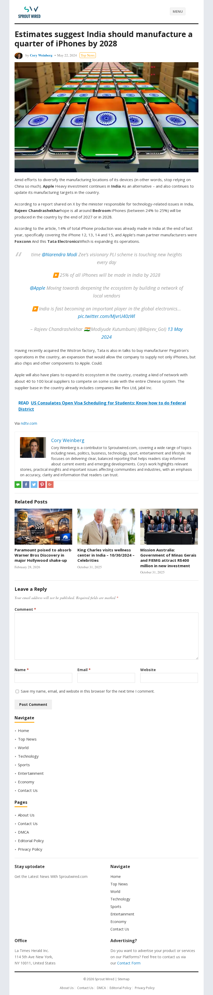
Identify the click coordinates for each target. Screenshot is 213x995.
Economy (26, 781)
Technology (28, 756)
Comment (25, 609)
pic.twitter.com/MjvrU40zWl (106, 316)
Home (23, 730)
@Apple (37, 288)
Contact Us (28, 790)
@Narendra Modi (59, 254)
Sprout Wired (104, 979)
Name (22, 669)
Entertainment (31, 773)
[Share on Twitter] (34, 484)
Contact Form (129, 963)
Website (148, 669)
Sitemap (124, 979)
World (23, 747)
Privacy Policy (30, 849)
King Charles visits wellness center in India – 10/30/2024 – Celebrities (106, 555)
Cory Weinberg (41, 55)
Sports (24, 764)
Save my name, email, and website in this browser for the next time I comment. (88, 691)
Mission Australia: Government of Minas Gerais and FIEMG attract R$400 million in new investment (168, 557)
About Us (26, 815)
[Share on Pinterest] (42, 484)
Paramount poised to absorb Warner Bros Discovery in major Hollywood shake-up (43, 555)
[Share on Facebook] (26, 484)
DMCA (23, 832)
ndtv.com (29, 423)
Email (84, 669)
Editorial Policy (31, 840)
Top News (88, 55)
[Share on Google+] (50, 484)
